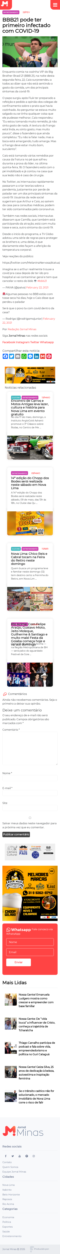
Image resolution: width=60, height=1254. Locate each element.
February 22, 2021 (37, 287)
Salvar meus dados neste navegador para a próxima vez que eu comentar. (29, 825)
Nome (7, 773)
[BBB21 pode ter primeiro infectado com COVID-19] (30, 52)
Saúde (6, 1231)
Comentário (11, 729)
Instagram (23, 342)
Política (6, 1222)
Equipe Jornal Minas (14, 1171)
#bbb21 (42, 280)
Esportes (7, 1226)
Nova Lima (8, 1185)
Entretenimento (11, 1236)
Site (4, 803)
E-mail (7, 788)
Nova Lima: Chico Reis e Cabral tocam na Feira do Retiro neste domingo (29, 558)
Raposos (7, 1199)
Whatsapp (47, 342)
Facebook (8, 342)
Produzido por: (41, 1249)
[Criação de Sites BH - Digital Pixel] (32, 1249)
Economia (8, 1217)
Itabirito (7, 1189)
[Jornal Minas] (6, 4)
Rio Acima (8, 1204)
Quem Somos (10, 1167)
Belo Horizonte (11, 1194)
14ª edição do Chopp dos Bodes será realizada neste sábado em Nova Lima (30, 483)
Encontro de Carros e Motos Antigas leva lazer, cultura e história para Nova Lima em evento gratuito (30, 407)
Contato (7, 1162)
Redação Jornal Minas (22, 329)
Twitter (34, 342)
